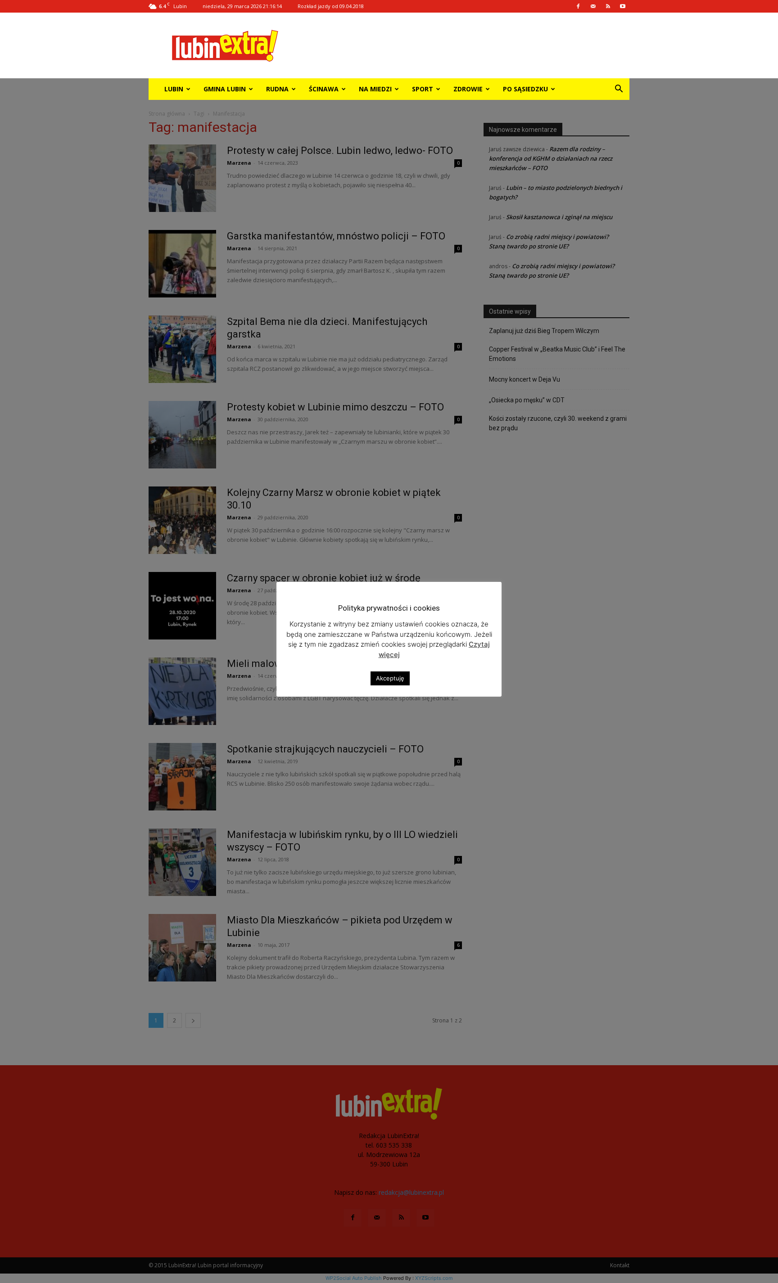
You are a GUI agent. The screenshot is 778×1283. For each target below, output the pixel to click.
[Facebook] (578, 6)
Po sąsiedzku (525, 89)
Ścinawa (324, 89)
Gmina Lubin (225, 89)
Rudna (277, 89)
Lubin (173, 89)
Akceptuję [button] (390, 678)
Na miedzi (375, 89)
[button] (618, 90)
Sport (422, 89)
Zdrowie (468, 89)
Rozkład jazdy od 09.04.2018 (331, 6)
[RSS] (608, 6)
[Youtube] (622, 6)
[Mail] (593, 6)
